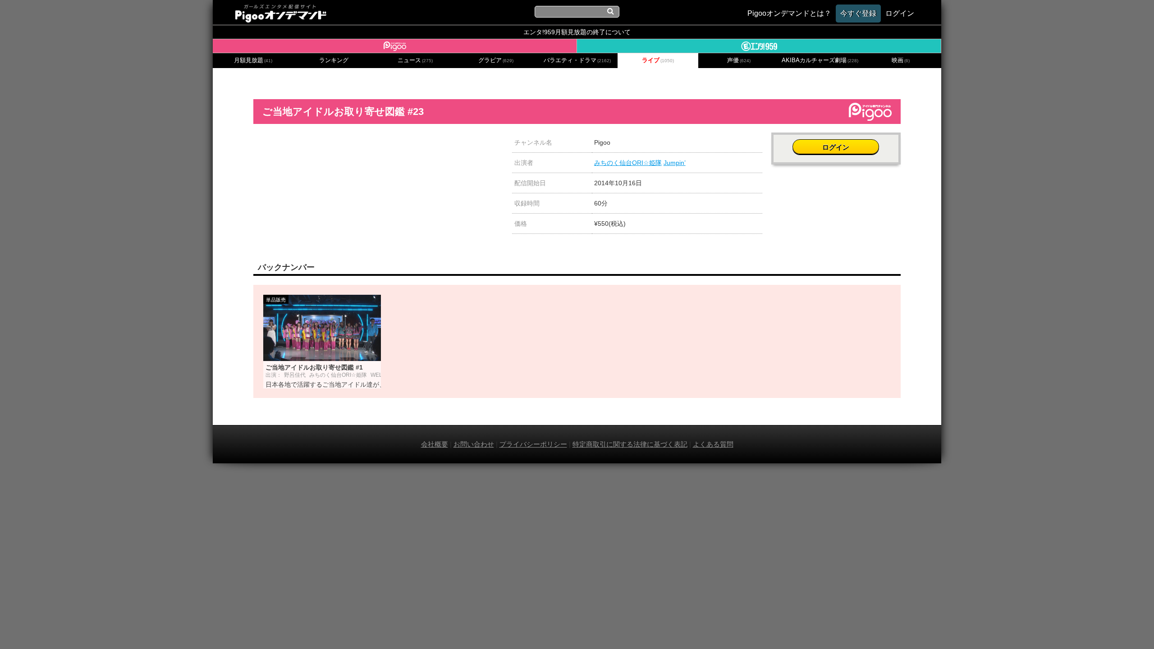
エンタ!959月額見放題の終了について (577, 32)
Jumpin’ (675, 162)
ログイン (835, 147)
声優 (739, 60)
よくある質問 (713, 444)
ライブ (658, 60)
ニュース (415, 60)
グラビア (495, 60)
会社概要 (434, 444)
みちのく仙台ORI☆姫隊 (628, 162)
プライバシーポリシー (533, 444)
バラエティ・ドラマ (577, 60)
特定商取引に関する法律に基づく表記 (629, 444)
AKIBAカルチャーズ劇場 (820, 60)
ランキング (333, 60)
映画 (901, 60)
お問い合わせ (473, 444)
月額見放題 (253, 60)
